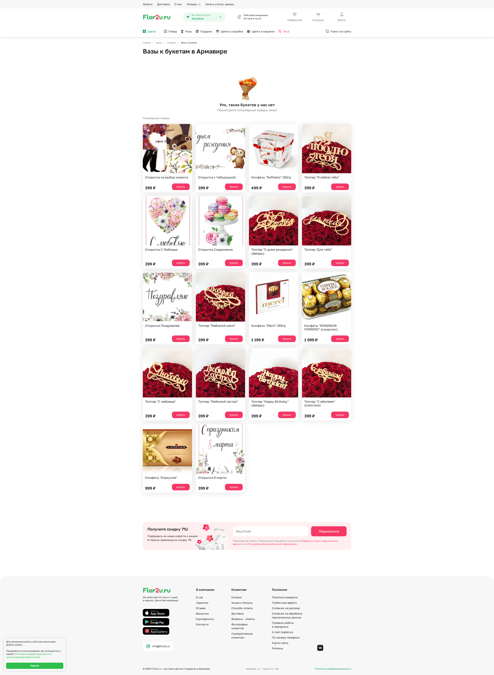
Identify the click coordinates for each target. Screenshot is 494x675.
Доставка (163, 4)
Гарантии (202, 602)
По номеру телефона (285, 637)
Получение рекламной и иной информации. (272, 544)
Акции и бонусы (242, 602)
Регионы (277, 648)
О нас (178, 4)
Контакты (202, 624)
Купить (181, 186)
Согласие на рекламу (286, 608)
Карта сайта (280, 642)
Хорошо (34, 665)
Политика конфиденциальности (333, 669)
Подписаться (329, 531)
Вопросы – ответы (243, 619)
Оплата (147, 4)
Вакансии (202, 613)
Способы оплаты (242, 608)
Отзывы (193, 4)
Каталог (236, 597)
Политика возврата (285, 597)
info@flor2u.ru (161, 646)
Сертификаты (205, 619)
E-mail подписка (282, 632)
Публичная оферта (284, 602)
